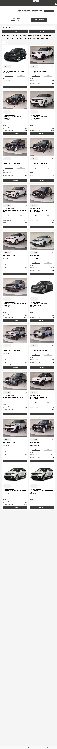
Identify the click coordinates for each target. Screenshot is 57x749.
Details (21, 75)
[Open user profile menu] (56, 4)
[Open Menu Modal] (1, 4)
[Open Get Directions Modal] (52, 4)
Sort (16, 31)
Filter (43, 31)
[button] (15, 87)
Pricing (9, 75)
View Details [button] (15, 86)
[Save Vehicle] (26, 67)
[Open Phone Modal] (54, 4)
